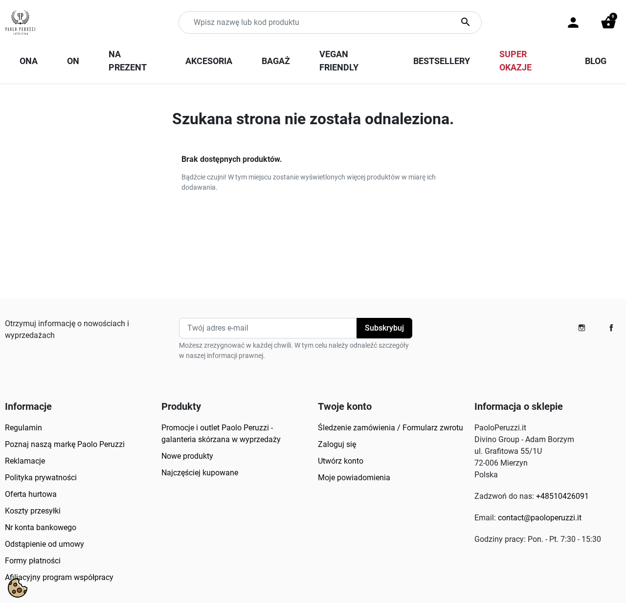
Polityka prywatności (41, 477)
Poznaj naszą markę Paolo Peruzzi (65, 444)
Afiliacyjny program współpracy (59, 577)
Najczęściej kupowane (199, 472)
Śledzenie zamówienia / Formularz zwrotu (390, 427)
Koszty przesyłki (33, 510)
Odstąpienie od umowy (44, 544)
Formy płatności (33, 560)
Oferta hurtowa (31, 494)
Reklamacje (25, 461)
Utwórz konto (340, 461)
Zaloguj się (337, 444)
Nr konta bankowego (40, 527)
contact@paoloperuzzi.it (539, 517)
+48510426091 (562, 496)
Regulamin (23, 427)
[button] (608, 22)
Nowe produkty (187, 456)
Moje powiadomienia (354, 477)
